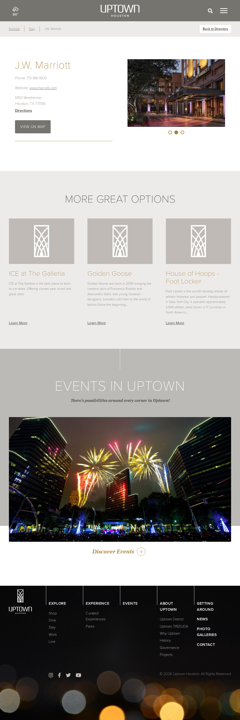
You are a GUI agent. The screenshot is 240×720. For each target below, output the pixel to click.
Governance (169, 647)
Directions (23, 110)
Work (53, 634)
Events (130, 603)
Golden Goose (109, 273)
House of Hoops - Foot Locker (192, 277)
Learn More (18, 323)
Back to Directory (215, 29)
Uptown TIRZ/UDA (174, 626)
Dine (52, 620)
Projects (166, 654)
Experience (97, 603)
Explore (14, 29)
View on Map (32, 126)
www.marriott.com (43, 88)
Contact (206, 644)
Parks (90, 626)
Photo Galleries (207, 632)
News (202, 619)
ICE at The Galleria (37, 273)
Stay (32, 29)
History (165, 640)
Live (52, 641)
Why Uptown (170, 633)
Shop (53, 613)
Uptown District (172, 619)
